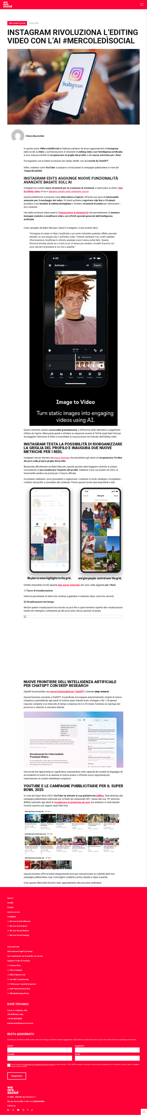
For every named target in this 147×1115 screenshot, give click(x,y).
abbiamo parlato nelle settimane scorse (69, 191)
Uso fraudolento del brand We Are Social (25, 956)
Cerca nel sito (13, 947)
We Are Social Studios (19, 931)
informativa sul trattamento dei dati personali (39, 1064)
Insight (10, 903)
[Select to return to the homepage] (7, 5)
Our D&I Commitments (19, 979)
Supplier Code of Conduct (18, 961)
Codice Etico (15, 965)
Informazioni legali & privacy (19, 951)
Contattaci (11, 917)
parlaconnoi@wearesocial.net (20, 1023)
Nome (10, 1046)
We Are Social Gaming (19, 935)
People (10, 907)
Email (77, 1054)
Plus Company (16, 970)
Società (10, 1054)
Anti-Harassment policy (20, 989)
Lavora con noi (13, 912)
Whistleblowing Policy (19, 993)
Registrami (16, 1076)
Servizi (10, 898)
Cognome (79, 1046)
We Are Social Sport (18, 926)
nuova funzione (61, 457)
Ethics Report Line (17, 975)
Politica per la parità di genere (23, 984)
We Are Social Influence (20, 921)
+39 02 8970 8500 (14, 1019)
